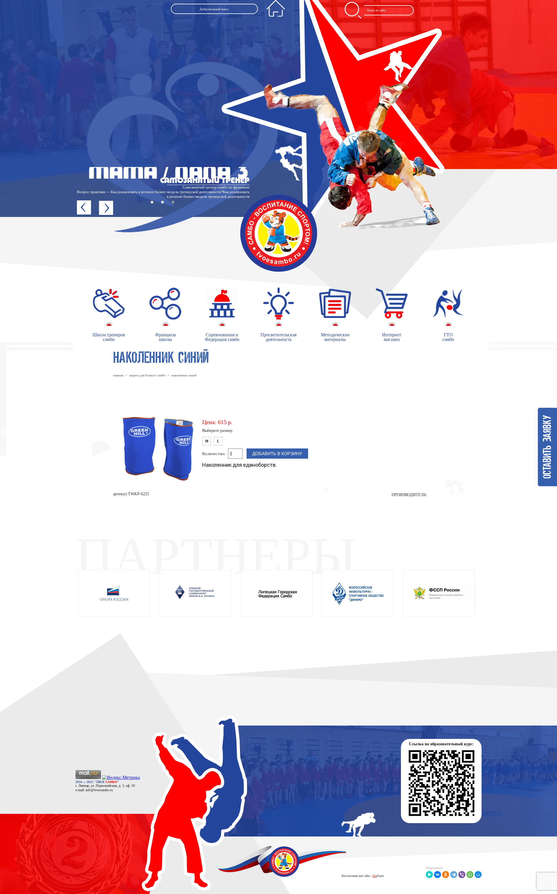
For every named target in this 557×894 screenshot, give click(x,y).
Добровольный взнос (214, 9)
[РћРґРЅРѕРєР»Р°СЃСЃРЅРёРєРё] (445, 874)
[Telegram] (453, 874)
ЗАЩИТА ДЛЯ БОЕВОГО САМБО (147, 375)
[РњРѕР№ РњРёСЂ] (478, 874)
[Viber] (461, 874)
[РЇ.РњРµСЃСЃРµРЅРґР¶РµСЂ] (429, 874)
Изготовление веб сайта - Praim (362, 875)
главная (118, 375)
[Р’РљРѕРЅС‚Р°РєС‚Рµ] (437, 874)
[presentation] (84, 207)
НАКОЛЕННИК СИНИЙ (183, 375)
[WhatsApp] (469, 874)
